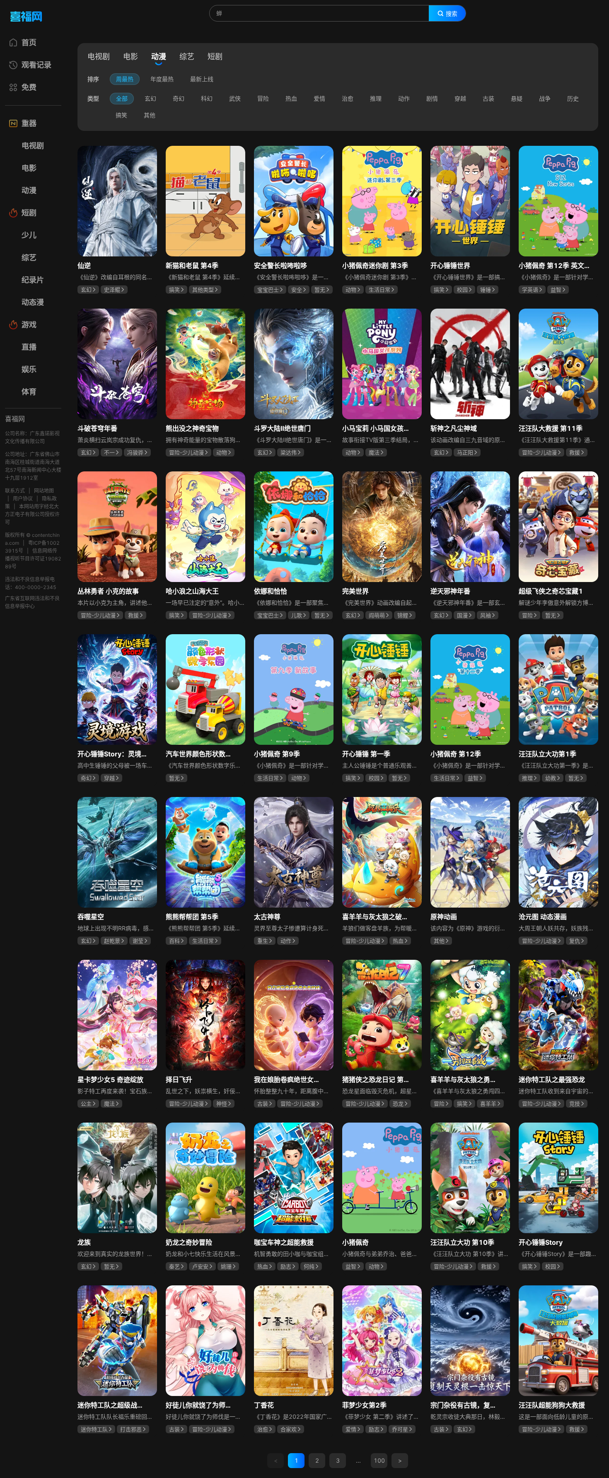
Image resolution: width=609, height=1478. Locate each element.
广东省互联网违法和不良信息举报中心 (32, 602)
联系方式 (15, 491)
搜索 (451, 13)
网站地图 (44, 491)
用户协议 (23, 498)
